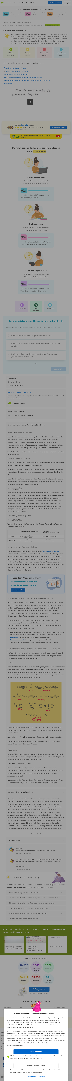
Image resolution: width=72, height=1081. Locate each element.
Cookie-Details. (29, 1027)
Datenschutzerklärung (13, 1027)
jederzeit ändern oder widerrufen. (53, 1040)
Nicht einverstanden (36, 1065)
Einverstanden (36, 1052)
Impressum (42, 1076)
